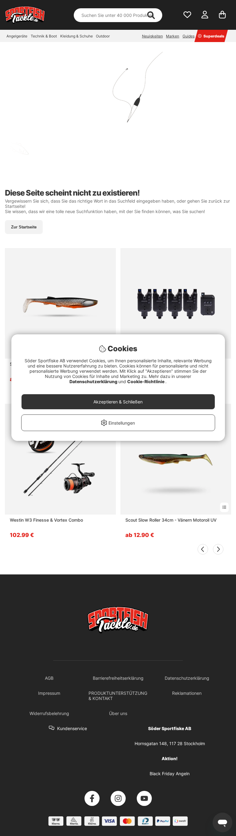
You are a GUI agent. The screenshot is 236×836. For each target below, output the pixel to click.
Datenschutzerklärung (93, 381)
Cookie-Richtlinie (146, 381)
